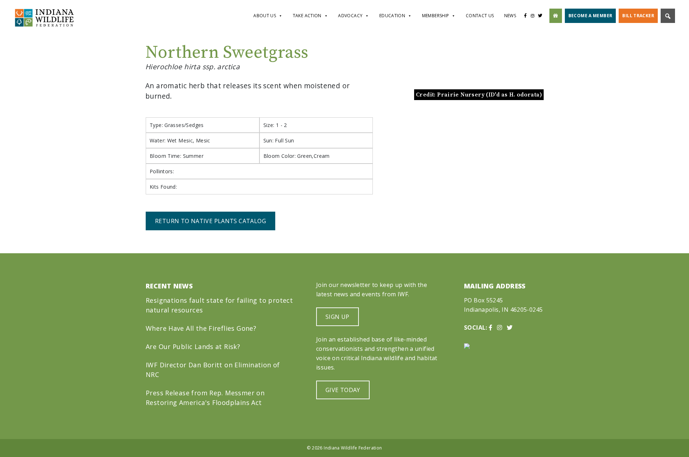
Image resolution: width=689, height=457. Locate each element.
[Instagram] (532, 16)
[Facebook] (525, 16)
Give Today (342, 390)
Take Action (307, 16)
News (510, 16)
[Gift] (555, 16)
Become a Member (590, 16)
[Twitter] (542, 16)
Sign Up (337, 317)
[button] (407, 134)
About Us (264, 16)
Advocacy (350, 16)
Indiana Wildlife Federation (353, 448)
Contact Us (480, 16)
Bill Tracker (638, 16)
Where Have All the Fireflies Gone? (201, 328)
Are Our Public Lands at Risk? (193, 346)
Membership (435, 16)
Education (392, 16)
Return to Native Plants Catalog (210, 221)
